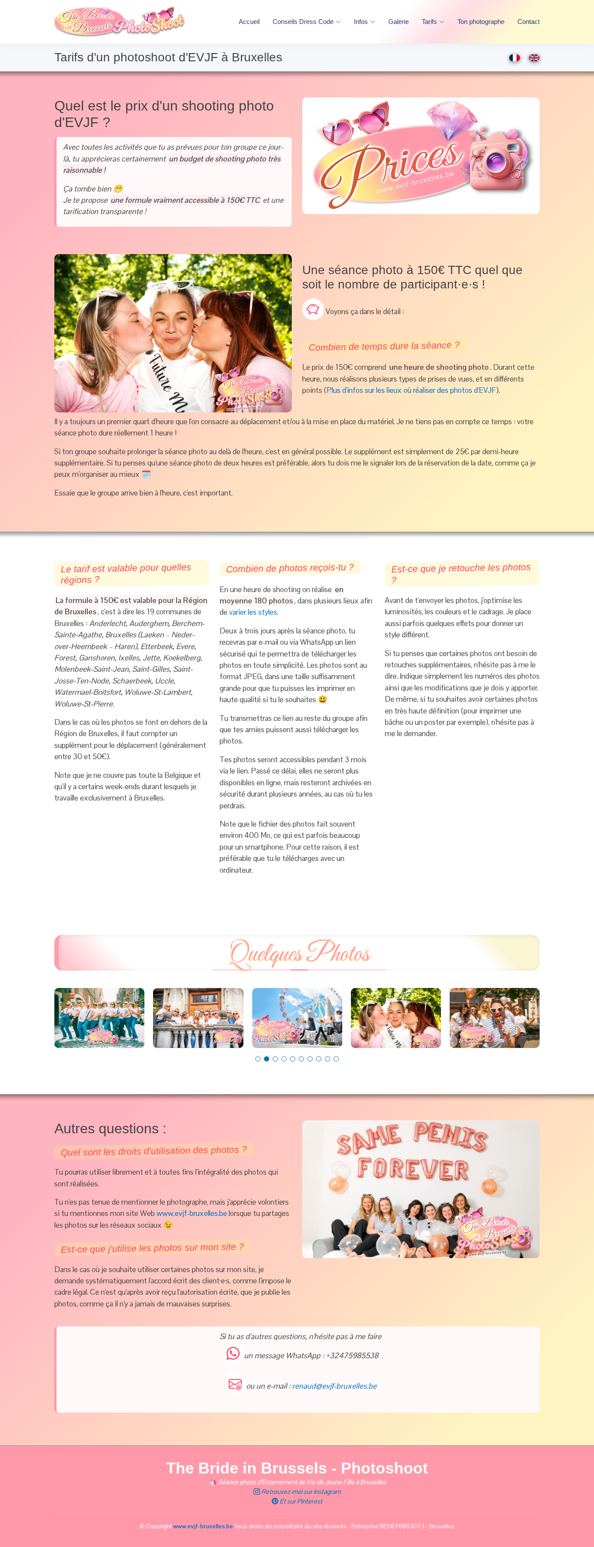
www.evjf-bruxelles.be (192, 1213)
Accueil (249, 21)
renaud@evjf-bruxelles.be (334, 1386)
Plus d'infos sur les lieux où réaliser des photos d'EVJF (411, 390)
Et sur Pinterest (300, 1501)
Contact (528, 21)
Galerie (398, 21)
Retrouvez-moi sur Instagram (300, 1491)
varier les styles (253, 612)
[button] (257, 1058)
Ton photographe (480, 21)
